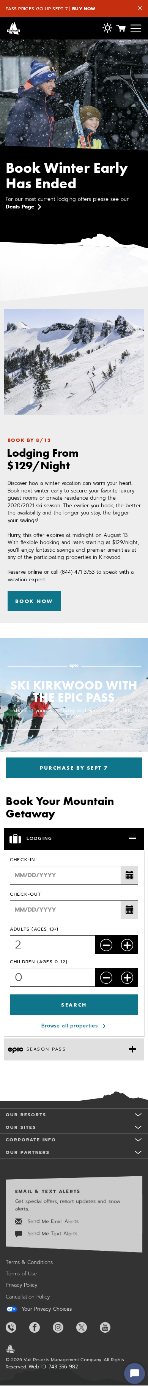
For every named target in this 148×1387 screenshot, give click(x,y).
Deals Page (20, 207)
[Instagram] (64, 1327)
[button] (107, 28)
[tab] (74, 838)
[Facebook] (40, 1327)
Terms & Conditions (29, 1262)
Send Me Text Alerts (51, 1233)
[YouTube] (111, 1327)
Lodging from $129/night (43, 459)
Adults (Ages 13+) (34, 929)
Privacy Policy (21, 1285)
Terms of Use (21, 1273)
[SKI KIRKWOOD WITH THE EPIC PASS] (74, 708)
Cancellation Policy (28, 1296)
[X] (87, 1327)
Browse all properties (69, 1025)
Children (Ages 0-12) (39, 961)
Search (74, 1004)
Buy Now (83, 8)
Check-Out (25, 894)
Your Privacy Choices (46, 1309)
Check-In (22, 859)
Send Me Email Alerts (52, 1221)
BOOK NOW (34, 601)
